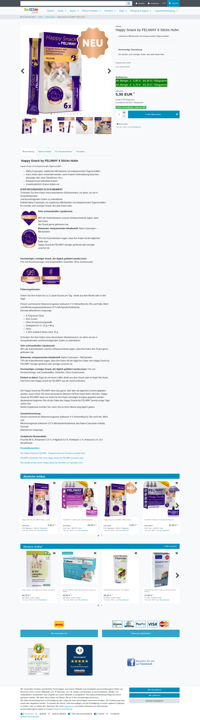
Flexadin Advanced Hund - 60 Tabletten (116, 590)
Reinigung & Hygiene (139, 11)
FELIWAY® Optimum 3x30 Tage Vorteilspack (159, 520)
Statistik (42, 714)
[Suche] (128, 3)
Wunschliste (123, 124)
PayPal (101, 714)
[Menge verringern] (124, 116)
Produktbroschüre (29, 448)
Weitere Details (44, 151)
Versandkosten (135, 127)
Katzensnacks (50, 17)
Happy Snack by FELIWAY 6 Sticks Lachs (36, 520)
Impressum (69, 706)
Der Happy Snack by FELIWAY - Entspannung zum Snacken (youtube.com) (52, 453)
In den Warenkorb (153, 114)
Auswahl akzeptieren (154, 701)
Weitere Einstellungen (29, 717)
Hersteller (80, 151)
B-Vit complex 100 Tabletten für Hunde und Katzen (38, 590)
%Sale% (50, 11)
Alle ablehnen (154, 695)
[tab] (28, 152)
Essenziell (29, 714)
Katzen (73, 11)
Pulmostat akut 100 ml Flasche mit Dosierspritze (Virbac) (160, 590)
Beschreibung (28, 151)
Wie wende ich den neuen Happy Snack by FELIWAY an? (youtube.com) (51, 463)
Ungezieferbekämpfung (165, 11)
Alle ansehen (171, 546)
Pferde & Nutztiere (90, 11)
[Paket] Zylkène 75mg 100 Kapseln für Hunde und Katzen (79, 590)
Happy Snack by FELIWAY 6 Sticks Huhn (117, 520)
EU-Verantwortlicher (63, 151)
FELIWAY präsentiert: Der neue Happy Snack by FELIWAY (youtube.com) (52, 458)
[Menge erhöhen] (124, 112)
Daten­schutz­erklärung (62, 709)
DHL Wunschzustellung (82, 714)
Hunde (61, 11)
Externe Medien (59, 714)
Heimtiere (108, 11)
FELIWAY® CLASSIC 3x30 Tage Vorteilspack (78, 520)
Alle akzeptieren (154, 690)
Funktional (114, 714)
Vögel (122, 11)
